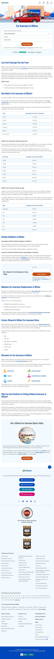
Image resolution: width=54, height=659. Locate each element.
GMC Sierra (35, 607)
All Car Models (42, 609)
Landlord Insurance (40, 558)
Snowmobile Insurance (6, 568)
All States (17, 600)
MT (10, 598)
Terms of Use (30, 47)
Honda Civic (4, 609)
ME (46, 595)
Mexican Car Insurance (24, 577)
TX (47, 598)
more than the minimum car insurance (39, 312)
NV (26, 598)
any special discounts (21, 361)
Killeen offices (39, 452)
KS (35, 595)
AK (2, 595)
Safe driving (10, 371)
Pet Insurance (22, 569)
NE (16, 598)
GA (23, 595)
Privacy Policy (22, 47)
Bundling (9, 381)
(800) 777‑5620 (22, 454)
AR (6, 595)
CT (15, 595)
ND (14, 598)
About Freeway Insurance (7, 616)
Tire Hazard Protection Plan (42, 574)
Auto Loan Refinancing (41, 583)
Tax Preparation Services (42, 585)
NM (23, 598)
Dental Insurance (23, 565)
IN (33, 595)
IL (31, 595)
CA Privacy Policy (39, 632)
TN (45, 598)
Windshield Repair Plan (41, 568)
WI (8, 600)
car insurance (24, 68)
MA (41, 595)
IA (27, 595)
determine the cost (44, 324)
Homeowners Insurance (7, 575)
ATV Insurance (4, 565)
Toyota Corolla (34, 609)
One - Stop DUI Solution (41, 588)
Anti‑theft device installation (38, 376)
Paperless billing (35, 381)
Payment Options (22, 619)
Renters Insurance (5, 577)
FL (21, 595)
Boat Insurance (5, 563)
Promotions (4, 626)
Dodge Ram (14, 607)
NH (19, 598)
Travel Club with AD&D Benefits (26, 572)
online (44, 450)
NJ (21, 598)
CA (10, 595)
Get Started (27, 458)
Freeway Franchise (5, 619)
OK (33, 598)
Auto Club (38, 565)
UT (49, 598)
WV (11, 600)
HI (25, 595)
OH (30, 598)
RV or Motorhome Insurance (8, 561)
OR (35, 598)
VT (4, 600)
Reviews (20, 621)
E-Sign (36, 634)
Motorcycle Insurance (6, 558)
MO (5, 598)
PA (37, 598)
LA (39, 595)
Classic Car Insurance (6, 573)
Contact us (20, 616)
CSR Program (4, 623)
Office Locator (39, 619)
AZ (8, 595)
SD (43, 598)
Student (9, 376)
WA (6, 600)
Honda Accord (42, 607)
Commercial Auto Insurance (42, 561)
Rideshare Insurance (40, 563)
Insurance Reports (40, 616)
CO (13, 595)
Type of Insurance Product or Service (12, 30)
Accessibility (21, 626)
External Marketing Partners (42, 637)
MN (2, 598)
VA (2, 600)
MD (44, 595)
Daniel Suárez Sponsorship (7, 628)
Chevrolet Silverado (6, 607)
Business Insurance (40, 556)
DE (19, 595)
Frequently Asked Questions (25, 623)
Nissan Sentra (19, 609)
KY (37, 595)
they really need (36, 291)
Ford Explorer (21, 607)
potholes (23, 257)
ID (29, 595)
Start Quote (27, 44)
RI (39, 598)
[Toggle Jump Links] (52, 15)
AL (4, 595)
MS (7, 598)
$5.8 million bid (26, 259)
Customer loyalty (36, 371)
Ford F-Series (29, 607)
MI (49, 595)
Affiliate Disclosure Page (39, 650)
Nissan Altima (11, 609)
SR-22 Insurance (5, 570)
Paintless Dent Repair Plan (42, 577)
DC (17, 595)
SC (41, 598)
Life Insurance (22, 560)
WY (13, 600)
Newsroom (4, 631)
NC (12, 598)
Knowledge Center (40, 613)
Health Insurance (23, 562)
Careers (3, 621)
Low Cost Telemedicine (24, 567)
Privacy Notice (38, 629)
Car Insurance (4, 556)
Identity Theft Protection (24, 574)
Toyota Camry (26, 609)
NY (28, 598)
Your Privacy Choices (40, 639)
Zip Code (6, 37)
